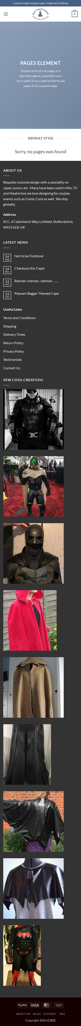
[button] (5, 14)
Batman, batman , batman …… (36, 281)
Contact (50, 1013)
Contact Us (11, 368)
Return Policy (13, 343)
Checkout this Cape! (29, 268)
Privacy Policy (13, 351)
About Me (23, 1013)
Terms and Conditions (19, 318)
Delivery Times (14, 334)
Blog (37, 1013)
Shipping (9, 326)
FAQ (62, 1013)
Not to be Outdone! (29, 256)
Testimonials (12, 359)
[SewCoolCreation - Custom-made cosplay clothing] (40, 14)
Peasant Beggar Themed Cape (36, 293)
